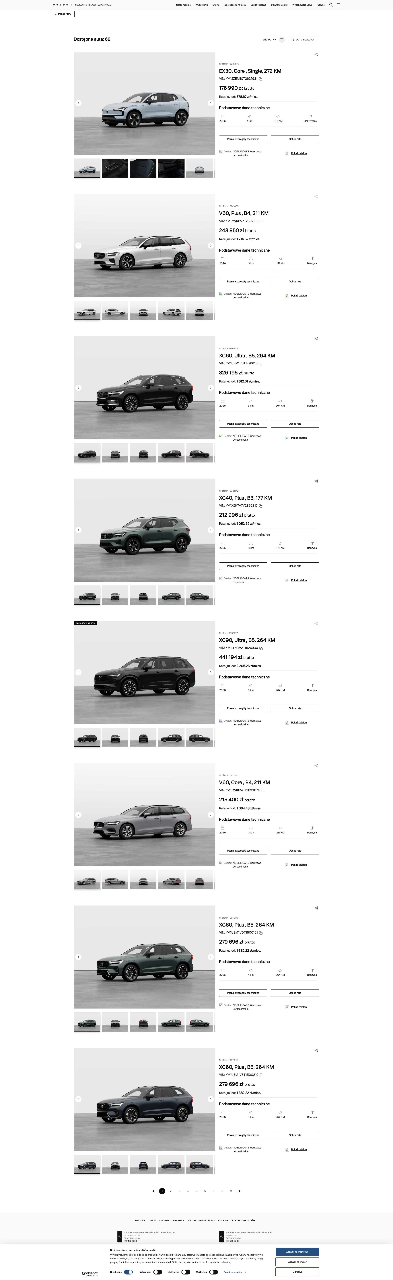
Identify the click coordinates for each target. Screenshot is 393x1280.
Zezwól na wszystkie (297, 1251)
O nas (152, 1220)
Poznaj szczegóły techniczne (243, 139)
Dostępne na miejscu (235, 5)
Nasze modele (183, 5)
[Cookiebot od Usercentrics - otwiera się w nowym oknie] (89, 1274)
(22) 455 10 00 (130, 1241)
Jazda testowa (258, 5)
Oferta (216, 5)
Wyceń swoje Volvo (302, 5)
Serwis (321, 5)
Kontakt (140, 1220)
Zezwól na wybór (297, 1262)
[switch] (157, 1272)
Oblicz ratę (295, 139)
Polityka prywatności (201, 1220)
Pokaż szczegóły (233, 1272)
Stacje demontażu (243, 1220)
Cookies (223, 1220)
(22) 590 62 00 (232, 1241)
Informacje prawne (171, 1220)
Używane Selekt (279, 5)
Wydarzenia (202, 5)
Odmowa (297, 1271)
